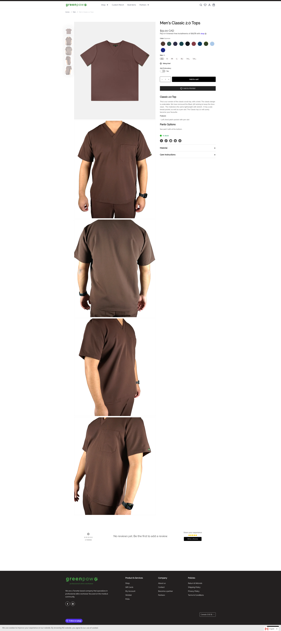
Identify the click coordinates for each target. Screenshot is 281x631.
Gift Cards (129, 587)
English (271, 629)
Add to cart (193, 79)
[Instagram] (73, 604)
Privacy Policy (193, 591)
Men (74, 12)
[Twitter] (166, 140)
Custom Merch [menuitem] (118, 5)
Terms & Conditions (196, 595)
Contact (161, 587)
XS (162, 59)
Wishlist (128, 595)
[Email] (179, 140)
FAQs (127, 599)
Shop (127, 583)
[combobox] (271, 629)
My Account (130, 591)
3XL (194, 59)
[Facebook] (161, 140)
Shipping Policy (194, 587)
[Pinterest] (175, 140)
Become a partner (165, 591)
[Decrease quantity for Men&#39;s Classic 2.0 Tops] (161, 79)
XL (182, 59)
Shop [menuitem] (103, 5)
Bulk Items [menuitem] (131, 5)
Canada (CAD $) (207, 614)
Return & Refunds (195, 583)
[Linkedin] (170, 140)
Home (67, 12)
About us (162, 583)
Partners (161, 595)
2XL (188, 59)
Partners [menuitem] (143, 5)
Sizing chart (166, 63)
